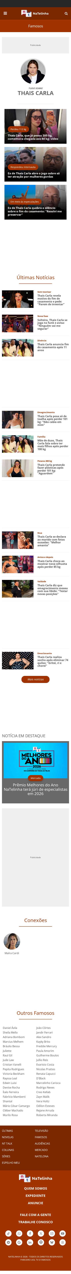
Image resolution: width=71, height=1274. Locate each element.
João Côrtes (43, 1028)
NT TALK (7, 1143)
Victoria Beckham (13, 1074)
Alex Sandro (43, 1037)
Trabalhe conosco (35, 1222)
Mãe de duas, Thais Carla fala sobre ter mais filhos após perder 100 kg (52, 445)
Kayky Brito (43, 1041)
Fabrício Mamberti (14, 1097)
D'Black (40, 1078)
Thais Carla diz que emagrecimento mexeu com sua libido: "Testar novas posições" (52, 590)
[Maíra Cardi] (12, 941)
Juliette (7, 1051)
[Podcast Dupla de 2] (41, 1242)
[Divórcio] (18, 347)
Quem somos (35, 1188)
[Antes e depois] (18, 564)
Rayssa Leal (10, 1078)
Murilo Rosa (10, 1115)
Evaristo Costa (45, 1064)
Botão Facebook (30, 1236)
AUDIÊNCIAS (42, 1143)
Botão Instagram (52, 1236)
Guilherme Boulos (47, 1055)
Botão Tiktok (8, 1236)
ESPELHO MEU (11, 1163)
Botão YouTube (62, 1236)
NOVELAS (8, 1137)
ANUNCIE (35, 1203)
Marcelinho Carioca (48, 1083)
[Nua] (18, 539)
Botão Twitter (41, 1236)
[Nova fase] (18, 323)
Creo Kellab (43, 1092)
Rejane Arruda (45, 1110)
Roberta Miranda (46, 1115)
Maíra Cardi (12, 953)
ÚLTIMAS (7, 1131)
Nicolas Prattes (45, 1069)
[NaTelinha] (34, 13)
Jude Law (8, 1060)
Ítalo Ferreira (11, 1092)
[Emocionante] (18, 660)
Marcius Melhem (13, 1041)
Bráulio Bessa (11, 1046)
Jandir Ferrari (44, 1032)
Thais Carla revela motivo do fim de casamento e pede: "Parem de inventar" (51, 300)
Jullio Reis (42, 1060)
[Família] (18, 443)
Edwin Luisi (10, 1083)
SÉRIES (6, 1156)
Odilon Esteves (45, 1106)
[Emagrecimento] (18, 419)
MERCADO (41, 1150)
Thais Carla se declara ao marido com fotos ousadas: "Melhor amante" (51, 541)
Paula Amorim (45, 1051)
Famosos (35, 25)
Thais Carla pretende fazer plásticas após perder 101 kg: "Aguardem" (51, 469)
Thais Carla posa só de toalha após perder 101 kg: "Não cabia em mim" (52, 420)
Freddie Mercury (46, 1046)
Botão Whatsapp (19, 1236)
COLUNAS (8, 1150)
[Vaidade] (18, 588)
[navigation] (5, 13)
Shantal (7, 1101)
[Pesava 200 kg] (18, 468)
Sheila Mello (10, 1032)
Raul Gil (7, 1055)
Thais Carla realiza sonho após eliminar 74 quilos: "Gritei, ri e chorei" (52, 661)
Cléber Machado (13, 1110)
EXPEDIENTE (35, 1195)
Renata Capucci (45, 1074)
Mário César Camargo (16, 1106)
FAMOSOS (41, 1137)
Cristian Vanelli (12, 1064)
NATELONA (41, 1156)
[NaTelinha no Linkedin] (30, 1242)
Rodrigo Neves (45, 1087)
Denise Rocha (11, 1087)
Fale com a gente (35, 1215)
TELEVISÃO (41, 1131)
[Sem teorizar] (18, 298)
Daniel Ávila (10, 1028)
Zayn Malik (42, 1097)
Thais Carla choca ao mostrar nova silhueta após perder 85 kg (52, 564)
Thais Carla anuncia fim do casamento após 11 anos (53, 347)
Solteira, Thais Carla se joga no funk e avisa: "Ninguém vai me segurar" (52, 324)
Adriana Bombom (14, 1037)
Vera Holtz (42, 1101)
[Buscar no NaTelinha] (66, 13)
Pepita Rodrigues (13, 1069)
